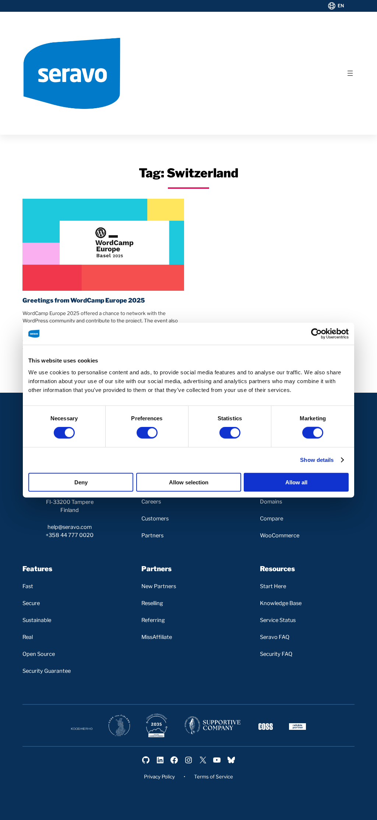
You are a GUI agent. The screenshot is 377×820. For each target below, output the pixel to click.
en (341, 5)
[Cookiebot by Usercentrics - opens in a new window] (316, 333)
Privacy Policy (159, 777)
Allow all (296, 482)
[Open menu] (350, 73)
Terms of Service (213, 777)
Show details (317, 460)
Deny (81, 482)
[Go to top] (339, 808)
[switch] (147, 433)
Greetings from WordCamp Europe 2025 (83, 300)
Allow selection (188, 482)
